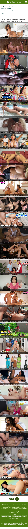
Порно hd (2, 13)
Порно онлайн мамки (17, 516)
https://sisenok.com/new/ (6, 8)
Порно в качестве (4, 5)
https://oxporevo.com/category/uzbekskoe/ (9, 10)
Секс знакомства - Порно (6, 16)
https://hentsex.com (4, 15)
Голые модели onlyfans (6, 516)
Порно (2, 11)
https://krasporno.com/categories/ (7, 6)
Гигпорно (24, 516)
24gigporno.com (15, 2)
